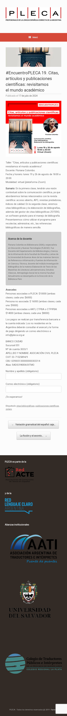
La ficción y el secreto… (33, 435)
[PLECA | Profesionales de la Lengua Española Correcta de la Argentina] (33, 14)
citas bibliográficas (25, 406)
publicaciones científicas (47, 406)
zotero (9, 409)
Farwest (54, 710)
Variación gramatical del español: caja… (33, 424)
